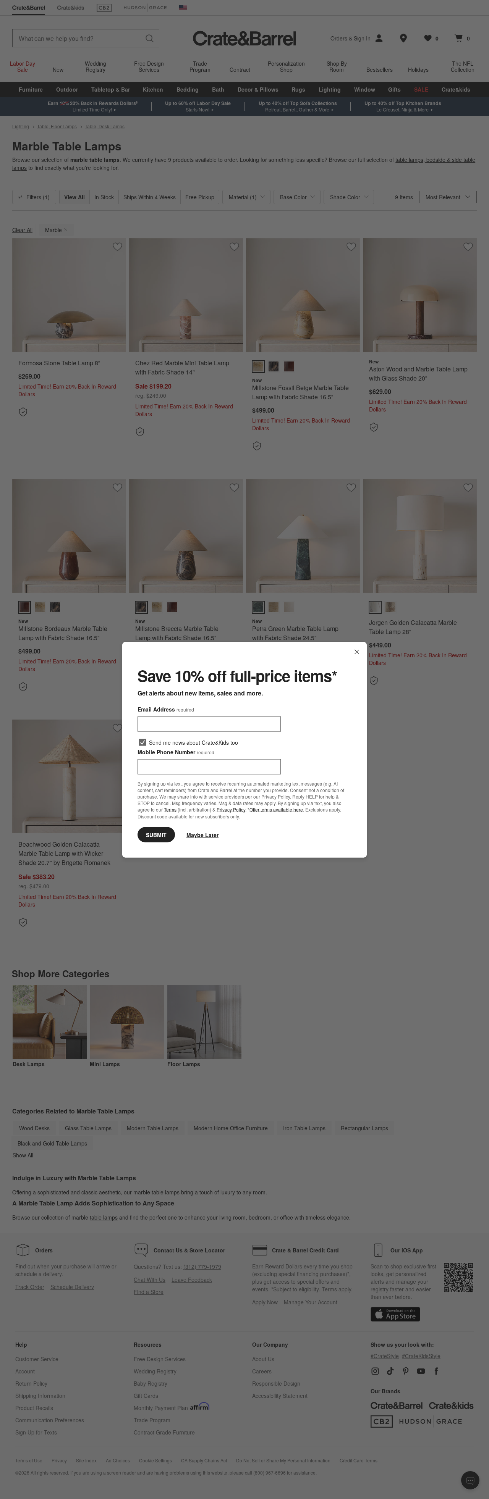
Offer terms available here (276, 809)
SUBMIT (156, 834)
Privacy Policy (231, 809)
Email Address (166, 709)
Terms (170, 809)
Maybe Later (202, 834)
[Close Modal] (356, 651)
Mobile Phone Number (176, 751)
